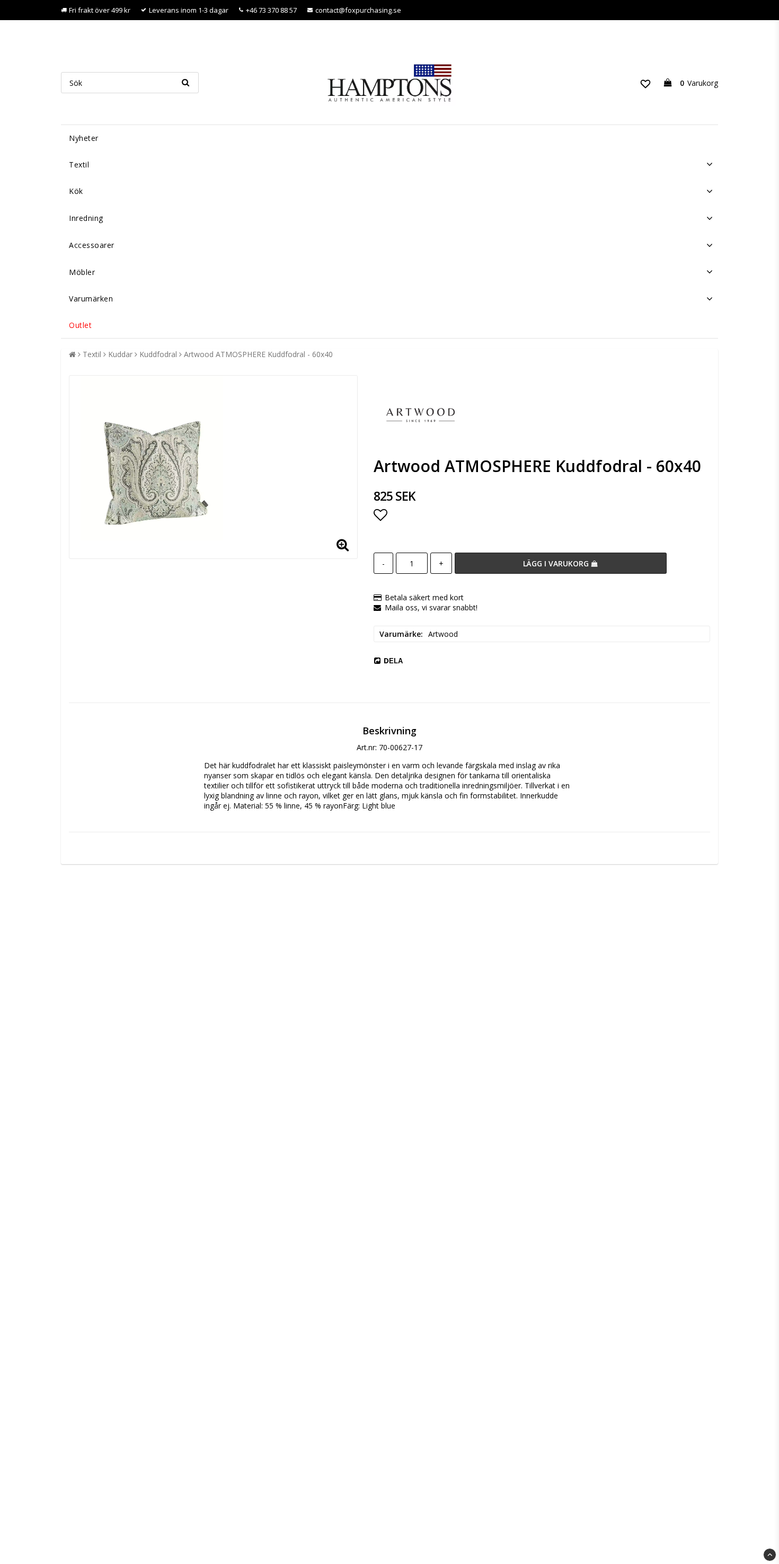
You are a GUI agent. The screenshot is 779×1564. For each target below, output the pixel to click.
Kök (76, 191)
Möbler (82, 272)
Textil (79, 164)
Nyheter (84, 138)
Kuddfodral (158, 354)
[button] (645, 83)
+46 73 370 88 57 (271, 10)
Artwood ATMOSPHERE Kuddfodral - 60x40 (258, 354)
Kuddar (120, 354)
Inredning (86, 218)
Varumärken (91, 299)
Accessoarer (91, 245)
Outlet (80, 325)
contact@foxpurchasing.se (358, 10)
